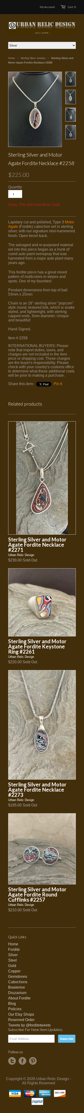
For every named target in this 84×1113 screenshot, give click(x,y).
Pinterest (33, 1061)
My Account (47, 7)
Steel (12, 960)
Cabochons (17, 982)
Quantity (15, 187)
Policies (14, 1009)
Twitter (12, 1061)
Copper (14, 971)
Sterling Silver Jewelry (33, 58)
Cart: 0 (72, 7)
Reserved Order (21, 1020)
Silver (13, 955)
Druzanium (17, 993)
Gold (12, 966)
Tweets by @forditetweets (29, 1025)
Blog (12, 1004)
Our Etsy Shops (21, 1014)
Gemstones (17, 977)
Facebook (22, 1061)
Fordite (14, 949)
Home (13, 944)
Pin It (58, 384)
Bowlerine (16, 987)
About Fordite (19, 998)
